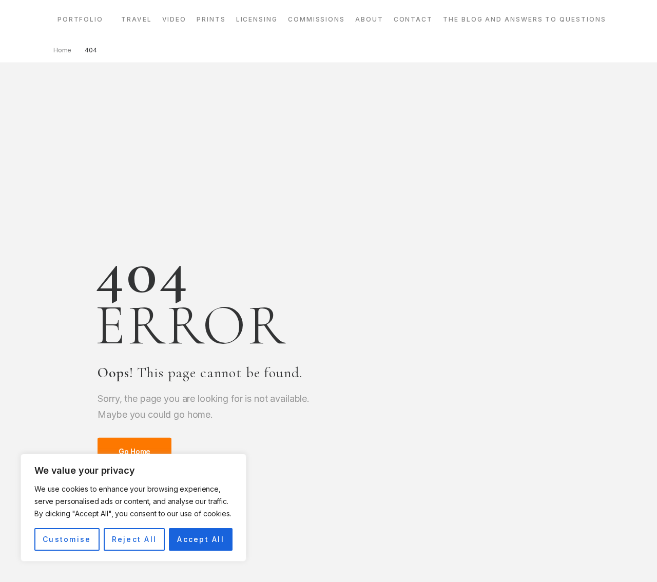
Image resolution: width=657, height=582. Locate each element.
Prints (211, 19)
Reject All (134, 539)
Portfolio (80, 19)
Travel (136, 19)
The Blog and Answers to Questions (524, 19)
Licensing (257, 19)
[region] (133, 507)
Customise (67, 539)
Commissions (316, 19)
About (369, 19)
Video (174, 19)
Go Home (134, 451)
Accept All (200, 539)
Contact (413, 19)
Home (62, 50)
